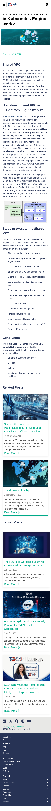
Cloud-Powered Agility (16, 490)
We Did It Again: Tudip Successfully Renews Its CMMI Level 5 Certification (24, 625)
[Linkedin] (4, 721)
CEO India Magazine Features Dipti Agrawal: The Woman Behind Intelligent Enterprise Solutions (24, 688)
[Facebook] (16, 721)
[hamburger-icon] (4, 4)
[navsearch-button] (42, 4)
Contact (6, 776)
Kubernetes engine (13, 116)
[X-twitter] (10, 721)
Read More (10, 453)
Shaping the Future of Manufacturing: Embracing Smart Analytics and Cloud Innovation (23, 428)
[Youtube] (29, 721)
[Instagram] (23, 721)
